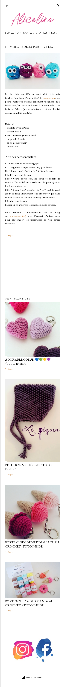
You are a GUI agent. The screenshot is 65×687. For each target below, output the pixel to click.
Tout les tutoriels (35, 32)
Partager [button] (9, 235)
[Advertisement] (32, 268)
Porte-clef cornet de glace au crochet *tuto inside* (32, 544)
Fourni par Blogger (35, 677)
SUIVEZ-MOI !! (13, 32)
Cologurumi (49, 98)
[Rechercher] (58, 5)
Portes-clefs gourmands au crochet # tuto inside (29, 603)
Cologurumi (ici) (17, 216)
